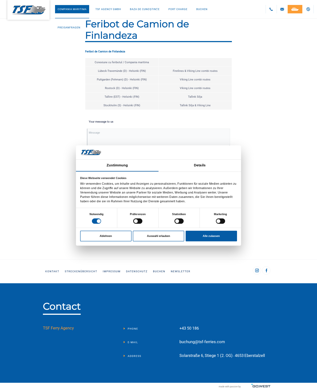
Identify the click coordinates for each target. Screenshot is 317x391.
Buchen (201, 9)
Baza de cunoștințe (145, 9)
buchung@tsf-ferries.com (202, 342)
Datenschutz (136, 271)
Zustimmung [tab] (117, 165)
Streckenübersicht (81, 271)
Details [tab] (200, 165)
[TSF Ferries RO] (28, 10)
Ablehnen (106, 235)
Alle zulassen (211, 235)
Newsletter (180, 271)
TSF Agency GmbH (108, 9)
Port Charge (177, 9)
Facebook (266, 270)
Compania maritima (72, 9)
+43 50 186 (189, 328)
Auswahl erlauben (158, 235)
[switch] (137, 221)
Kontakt (52, 271)
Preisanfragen (69, 27)
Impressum (112, 271)
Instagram (257, 270)
